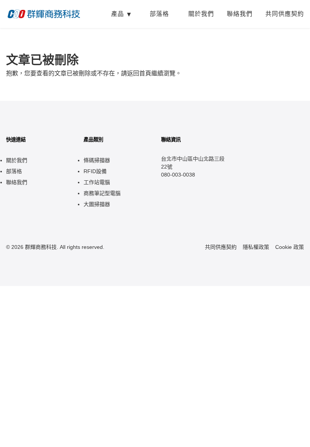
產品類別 (93, 139)
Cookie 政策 (289, 247)
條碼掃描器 (97, 160)
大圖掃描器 (97, 204)
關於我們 (201, 14)
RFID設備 (95, 171)
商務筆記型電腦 (102, 193)
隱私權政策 (256, 247)
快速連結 (16, 139)
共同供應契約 (284, 14)
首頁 (145, 73)
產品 (117, 14)
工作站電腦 (97, 182)
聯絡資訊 (171, 139)
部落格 (159, 14)
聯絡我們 (240, 14)
